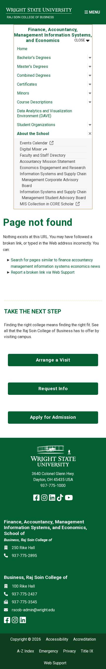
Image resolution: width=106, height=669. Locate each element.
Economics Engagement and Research (53, 167)
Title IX (87, 651)
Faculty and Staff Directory (43, 155)
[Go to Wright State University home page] (39, 9)
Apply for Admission (53, 417)
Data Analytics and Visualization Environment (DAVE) (44, 113)
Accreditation (84, 639)
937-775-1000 (53, 485)
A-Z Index (25, 651)
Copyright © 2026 (25, 639)
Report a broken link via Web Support (42, 272)
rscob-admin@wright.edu (33, 610)
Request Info (53, 388)
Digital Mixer (31, 149)
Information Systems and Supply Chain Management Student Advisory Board (53, 195)
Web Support (55, 663)
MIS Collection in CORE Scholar (53, 203)
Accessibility (57, 639)
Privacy (69, 651)
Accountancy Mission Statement (47, 161)
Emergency (48, 651)
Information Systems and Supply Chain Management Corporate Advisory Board (53, 180)
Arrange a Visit (53, 360)
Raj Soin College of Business (30, 17)
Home (22, 48)
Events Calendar (52, 142)
